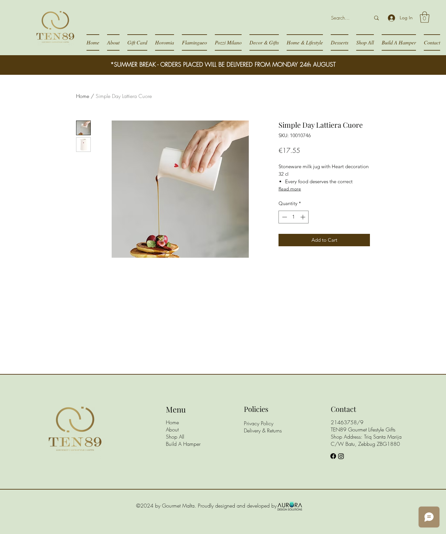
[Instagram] (341, 456)
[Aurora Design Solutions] (290, 505)
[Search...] (376, 17)
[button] (424, 17)
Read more (290, 189)
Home (82, 96)
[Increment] (303, 217)
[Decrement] (283, 217)
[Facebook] (333, 456)
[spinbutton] (293, 217)
